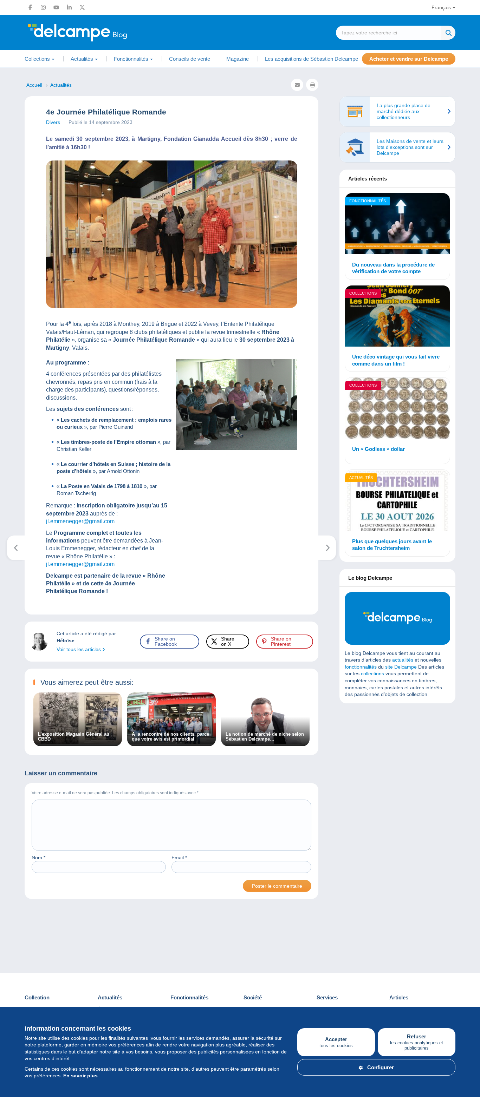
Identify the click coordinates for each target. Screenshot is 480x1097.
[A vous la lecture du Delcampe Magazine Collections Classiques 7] (16, 548)
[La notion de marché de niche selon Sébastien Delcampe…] (265, 742)
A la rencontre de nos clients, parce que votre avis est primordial (170, 737)
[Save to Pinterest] (11, 425)
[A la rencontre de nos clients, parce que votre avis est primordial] (171, 742)
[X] (82, 7)
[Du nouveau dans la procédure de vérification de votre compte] (397, 224)
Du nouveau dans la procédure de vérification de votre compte (393, 268)
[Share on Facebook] (11, 391)
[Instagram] (43, 7)
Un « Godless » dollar (378, 449)
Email (179, 857)
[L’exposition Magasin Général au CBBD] (77, 742)
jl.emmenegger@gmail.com (80, 521)
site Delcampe (401, 667)
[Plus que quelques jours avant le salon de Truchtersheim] (397, 501)
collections (372, 673)
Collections (363, 293)
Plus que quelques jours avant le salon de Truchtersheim (392, 544)
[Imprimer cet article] (312, 85)
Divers (53, 122)
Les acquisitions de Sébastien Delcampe (311, 58)
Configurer (380, 1067)
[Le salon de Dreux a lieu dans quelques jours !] (327, 548)
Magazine (237, 58)
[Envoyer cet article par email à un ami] (297, 85)
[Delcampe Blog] (93, 32)
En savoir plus (80, 1075)
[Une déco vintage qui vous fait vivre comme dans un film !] (397, 317)
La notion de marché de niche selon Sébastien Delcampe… (265, 737)
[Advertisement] (397, 759)
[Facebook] (30, 7)
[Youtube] (56, 7)
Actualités (361, 477)
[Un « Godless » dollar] (397, 409)
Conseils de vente (189, 58)
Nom (38, 857)
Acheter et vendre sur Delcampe (408, 59)
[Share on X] (11, 408)
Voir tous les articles (79, 649)
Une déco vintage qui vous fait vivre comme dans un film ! (396, 360)
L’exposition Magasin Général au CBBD (73, 737)
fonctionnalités (361, 667)
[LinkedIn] (69, 7)
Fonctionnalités (367, 201)
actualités (402, 660)
